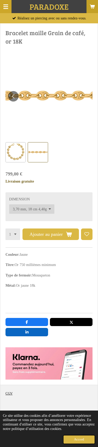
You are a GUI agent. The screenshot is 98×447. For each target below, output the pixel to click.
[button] (15, 152)
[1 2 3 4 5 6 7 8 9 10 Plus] (12, 234)
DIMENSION (19, 199)
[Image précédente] (13, 96)
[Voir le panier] (92, 6)
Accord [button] (79, 439)
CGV (9, 393)
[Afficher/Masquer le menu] (5, 6)
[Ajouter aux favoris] (87, 234)
